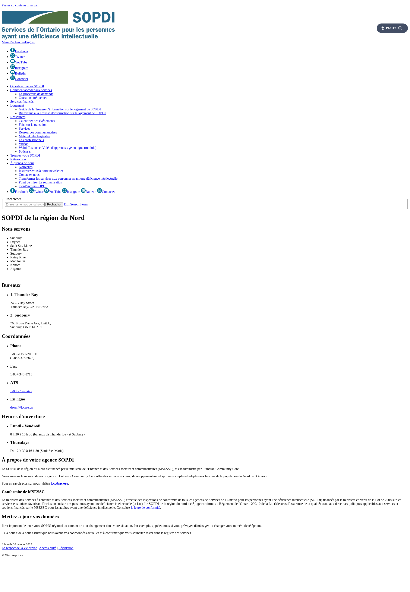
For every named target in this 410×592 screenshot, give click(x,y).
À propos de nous (22, 163)
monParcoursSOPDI (33, 186)
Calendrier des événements (37, 121)
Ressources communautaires (38, 132)
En (30, 42)
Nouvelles (25, 167)
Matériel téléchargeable (34, 136)
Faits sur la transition (33, 124)
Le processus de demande (36, 94)
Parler (391, 28)
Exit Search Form (76, 204)
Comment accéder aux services (31, 90)
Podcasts (25, 151)
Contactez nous (29, 174)
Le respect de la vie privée (19, 548)
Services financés (22, 101)
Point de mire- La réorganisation (40, 182)
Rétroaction (18, 159)
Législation (66, 548)
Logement (17, 105)
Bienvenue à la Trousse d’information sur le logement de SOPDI (62, 113)
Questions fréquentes (33, 98)
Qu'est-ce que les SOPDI (27, 86)
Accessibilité (47, 548)
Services (24, 128)
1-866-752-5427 (21, 391)
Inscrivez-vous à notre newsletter (41, 171)
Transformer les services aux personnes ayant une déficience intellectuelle (68, 178)
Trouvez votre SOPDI (25, 155)
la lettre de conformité (145, 507)
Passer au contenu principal (20, 5)
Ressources (17, 117)
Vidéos (23, 144)
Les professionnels (31, 140)
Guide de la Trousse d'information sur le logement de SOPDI (60, 109)
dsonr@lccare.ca (21, 407)
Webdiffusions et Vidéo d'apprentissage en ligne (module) (57, 147)
